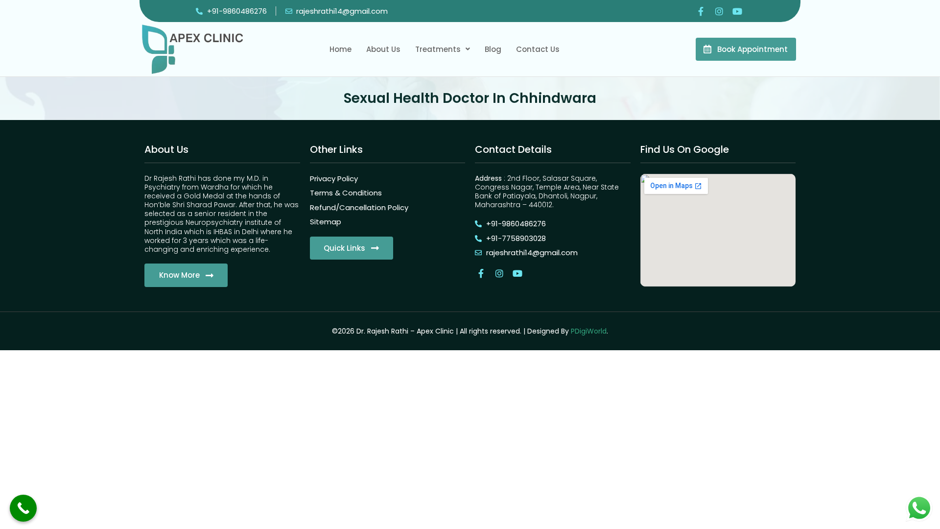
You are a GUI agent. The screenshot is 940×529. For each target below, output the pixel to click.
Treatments (438, 49)
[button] (442, 49)
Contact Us (538, 49)
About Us (383, 49)
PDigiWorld (589, 331)
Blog (493, 49)
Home (340, 49)
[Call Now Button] (23, 508)
